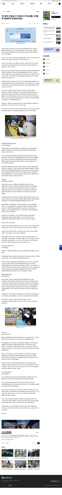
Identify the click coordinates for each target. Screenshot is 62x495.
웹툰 (41, 3)
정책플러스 (8, 11)
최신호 (13, 3)
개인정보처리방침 (4, 485)
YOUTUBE (48, 59)
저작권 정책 (36, 432)
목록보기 (33, 443)
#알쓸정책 (7, 443)
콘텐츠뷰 (47, 73)
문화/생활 (32, 3)
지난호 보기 (48, 0)
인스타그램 (48, 70)
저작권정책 (10, 485)
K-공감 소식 (44, 0)
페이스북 (47, 66)
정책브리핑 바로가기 (54, 481)
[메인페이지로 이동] (4, 4)
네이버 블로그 (48, 63)
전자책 (49, 3)
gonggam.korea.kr (10, 439)
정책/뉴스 (22, 3)
